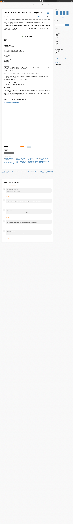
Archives (52, 4)
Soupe (56, 45)
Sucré (56, 35)
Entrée (56, 34)
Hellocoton (61, 14)
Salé (56, 29)
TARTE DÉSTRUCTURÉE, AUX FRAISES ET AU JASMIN (23, 12)
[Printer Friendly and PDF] (29, 146)
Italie (56, 40)
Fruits (56, 44)
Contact (64, 14)
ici (19, 105)
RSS (67, 14)
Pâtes (56, 52)
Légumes (57, 36)
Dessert (6, 150)
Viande (56, 41)
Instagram (64, 12)
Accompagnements (59, 49)
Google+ (57, 14)
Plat (56, 32)
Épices (56, 43)
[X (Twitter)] (40, 1)
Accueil (32, 4)
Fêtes (56, 46)
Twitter (61, 12)
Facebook (57, 12)
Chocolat (57, 51)
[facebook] (39, 1)
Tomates (57, 53)
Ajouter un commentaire (12, 185)
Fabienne (36, 16)
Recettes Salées (38, 4)
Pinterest (67, 12)
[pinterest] (42, 1)
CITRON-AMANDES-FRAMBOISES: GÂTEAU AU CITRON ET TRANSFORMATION (40, 172)
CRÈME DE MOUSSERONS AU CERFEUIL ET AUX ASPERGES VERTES (13, 172)
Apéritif (56, 37)
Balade (56, 54)
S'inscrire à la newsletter (9, 153)
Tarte (56, 42)
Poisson (56, 48)
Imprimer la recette (14, 102)
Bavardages (57, 4)
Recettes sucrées (46, 4)
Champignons (58, 50)
